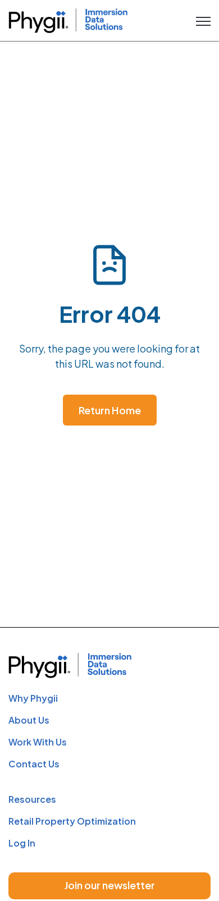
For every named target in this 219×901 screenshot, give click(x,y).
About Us (28, 720)
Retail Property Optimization (72, 821)
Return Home (110, 410)
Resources (32, 799)
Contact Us (34, 764)
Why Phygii (33, 698)
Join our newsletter (110, 885)
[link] (68, 19)
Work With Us (37, 742)
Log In (21, 843)
